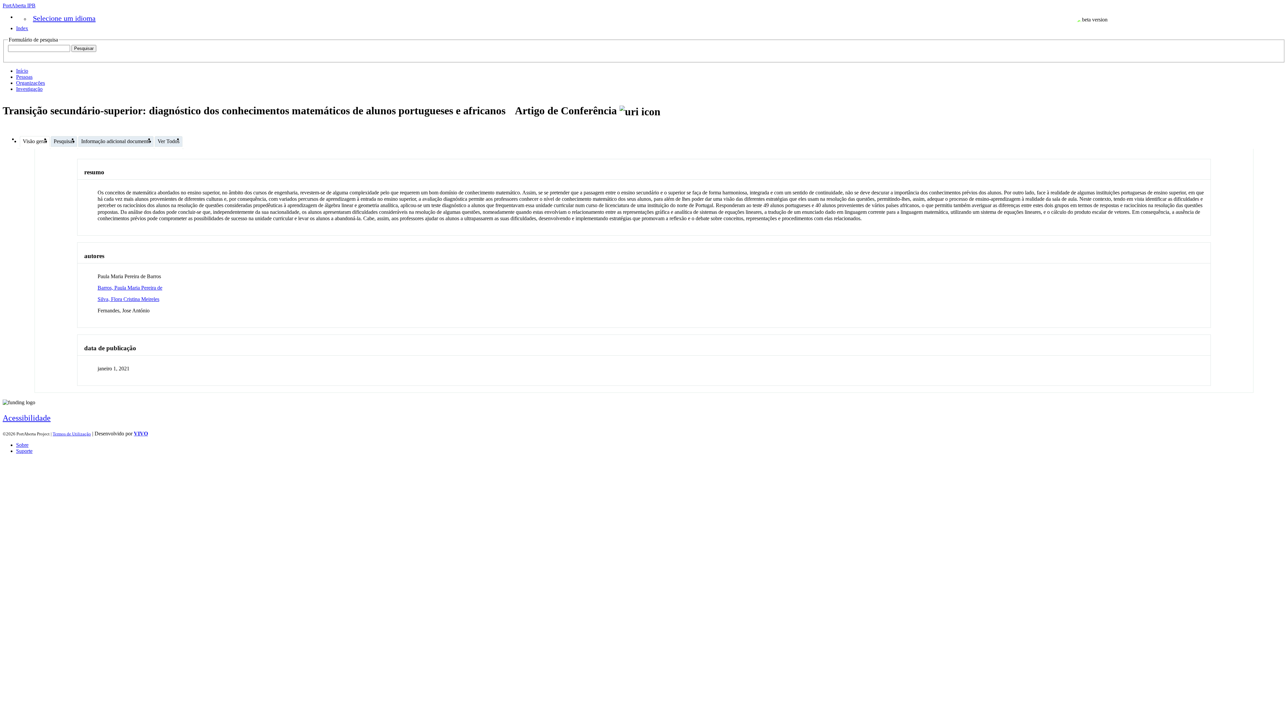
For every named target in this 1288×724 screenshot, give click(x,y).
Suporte (24, 451)
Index (22, 28)
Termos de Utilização (72, 433)
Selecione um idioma (64, 18)
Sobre (22, 445)
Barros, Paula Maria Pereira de (130, 288)
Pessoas (24, 77)
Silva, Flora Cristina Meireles (128, 299)
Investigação (29, 89)
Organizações (30, 83)
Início (22, 71)
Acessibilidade (27, 418)
